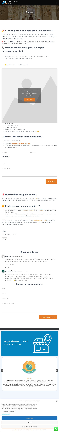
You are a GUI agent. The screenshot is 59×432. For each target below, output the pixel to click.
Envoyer (51, 181)
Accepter (29, 418)
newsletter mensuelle (40, 220)
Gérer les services (5, 414)
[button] (56, 401)
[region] (29, 370)
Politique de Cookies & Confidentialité (20, 430)
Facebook (32, 210)
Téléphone (5, 156)
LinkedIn (40, 210)
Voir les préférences (29, 426)
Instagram (25, 210)
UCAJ (29, 379)
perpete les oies (11, 271)
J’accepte (29, 99)
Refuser (29, 422)
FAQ (35, 198)
